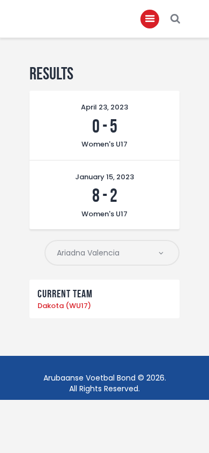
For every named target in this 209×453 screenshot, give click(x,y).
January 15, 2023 (104, 177)
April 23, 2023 (104, 107)
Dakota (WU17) (64, 306)
